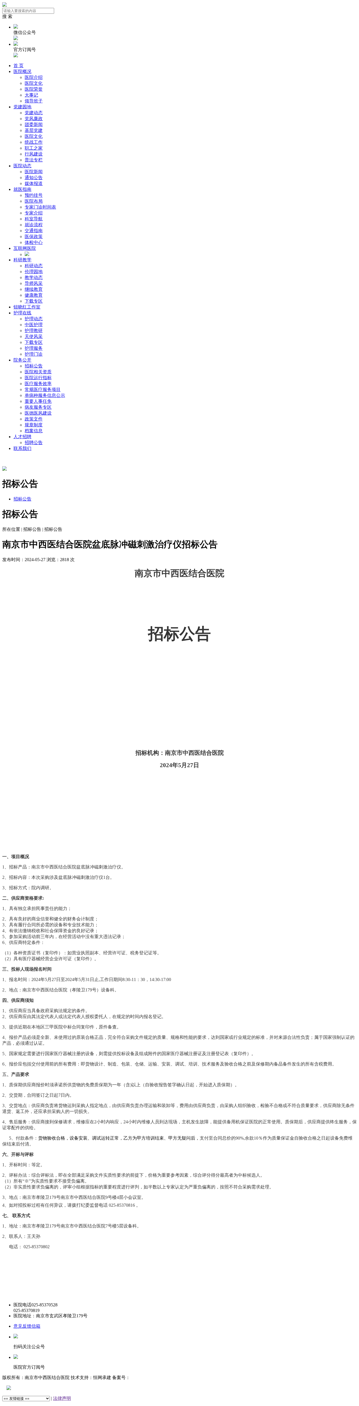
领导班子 (34, 101)
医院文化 (34, 83)
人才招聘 (22, 436)
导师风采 (34, 283)
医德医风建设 (38, 413)
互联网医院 (24, 248)
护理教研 (34, 330)
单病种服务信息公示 (45, 395)
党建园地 (22, 106)
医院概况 (22, 71)
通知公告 (34, 177)
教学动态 (34, 277)
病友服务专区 (38, 407)
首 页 (18, 65)
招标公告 (34, 365)
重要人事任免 (38, 401)
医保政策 (34, 236)
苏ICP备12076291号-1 (151, 1377)
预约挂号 (34, 195)
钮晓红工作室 (26, 307)
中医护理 (34, 324)
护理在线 (22, 312)
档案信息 (34, 430)
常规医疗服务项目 (43, 389)
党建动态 (34, 112)
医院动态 (22, 165)
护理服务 (34, 348)
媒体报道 (34, 183)
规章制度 (34, 424)
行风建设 (34, 154)
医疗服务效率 (38, 383)
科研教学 (22, 259)
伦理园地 (34, 271)
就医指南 (22, 189)
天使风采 (34, 336)
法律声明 (62, 1398)
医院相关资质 (38, 371)
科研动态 (34, 265)
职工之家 (34, 148)
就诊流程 (34, 224)
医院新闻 (34, 171)
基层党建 (34, 130)
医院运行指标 (38, 377)
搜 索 (7, 16)
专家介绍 (34, 213)
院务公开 (22, 360)
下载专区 (34, 301)
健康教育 (34, 295)
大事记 (31, 95)
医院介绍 (34, 77)
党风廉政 (34, 118)
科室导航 (34, 218)
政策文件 (34, 419)
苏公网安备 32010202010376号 (40, 1388)
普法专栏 (34, 159)
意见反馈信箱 (26, 1326)
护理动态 (34, 318)
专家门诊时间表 (40, 207)
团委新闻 (34, 124)
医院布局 (34, 201)
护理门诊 (34, 354)
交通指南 (34, 230)
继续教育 (34, 289)
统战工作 (34, 142)
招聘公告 (34, 442)
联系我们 (22, 448)
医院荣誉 (34, 89)
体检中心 (34, 242)
